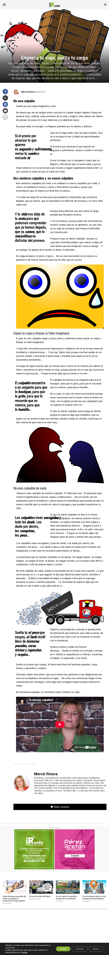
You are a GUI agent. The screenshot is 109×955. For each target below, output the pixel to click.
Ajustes (96, 949)
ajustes (24, 952)
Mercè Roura (28, 92)
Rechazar (80, 949)
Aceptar (63, 949)
